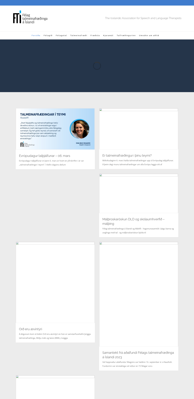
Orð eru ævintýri (30, 329)
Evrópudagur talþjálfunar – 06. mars (44, 156)
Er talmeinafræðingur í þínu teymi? (127, 155)
